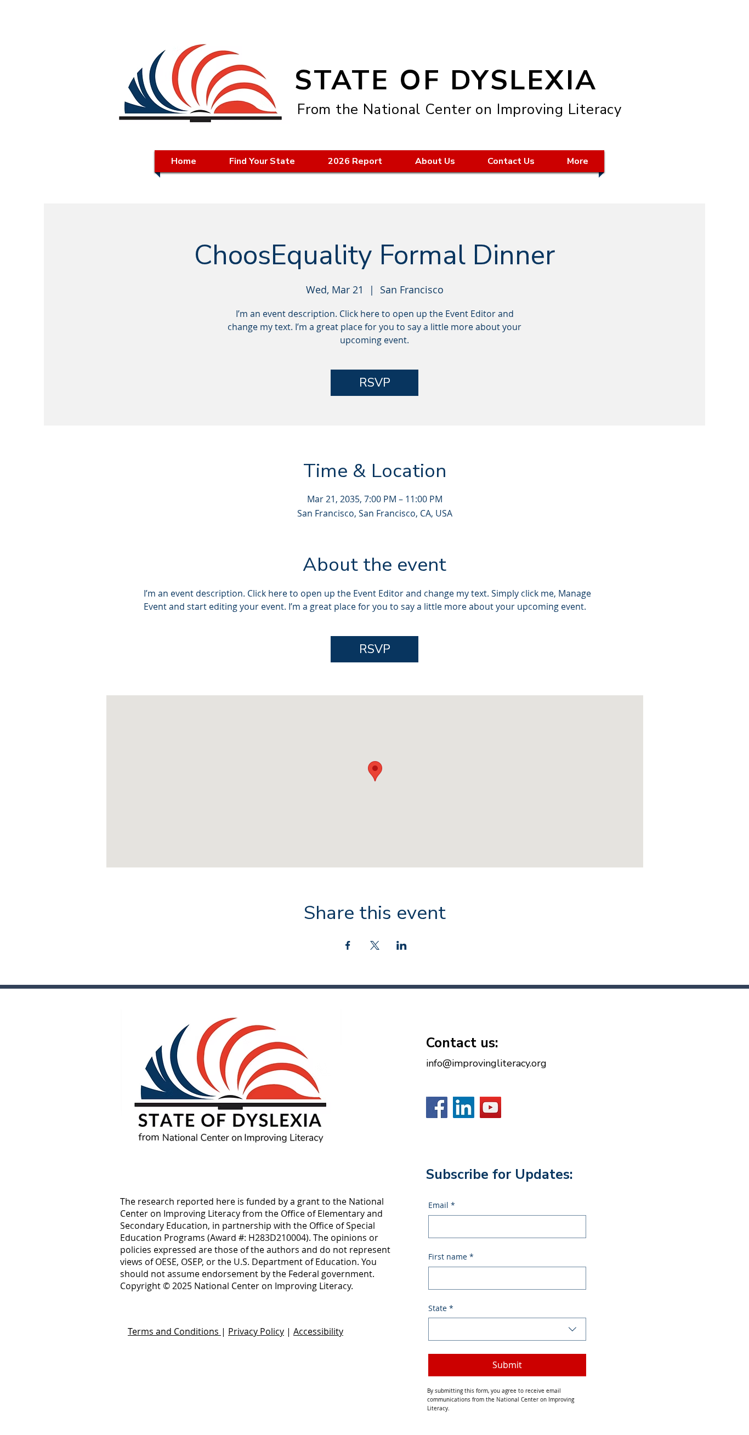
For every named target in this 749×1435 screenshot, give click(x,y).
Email (441, 1205)
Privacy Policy (256, 1331)
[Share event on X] (375, 945)
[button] (262, 161)
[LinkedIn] (463, 1107)
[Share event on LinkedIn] (401, 945)
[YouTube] (490, 1107)
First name (451, 1256)
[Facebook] (436, 1107)
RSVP (374, 383)
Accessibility (318, 1331)
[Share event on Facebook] (348, 945)
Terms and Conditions (174, 1331)
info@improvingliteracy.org (486, 1063)
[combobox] (507, 1329)
